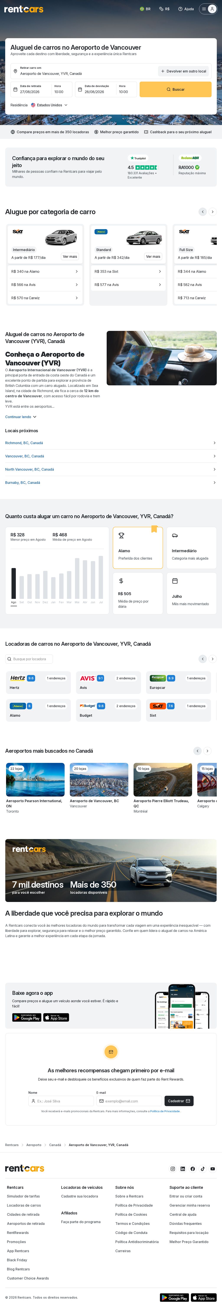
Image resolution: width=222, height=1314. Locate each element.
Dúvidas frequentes (186, 1223)
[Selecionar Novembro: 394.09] (37, 586)
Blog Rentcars (18, 1269)
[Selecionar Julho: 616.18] (101, 577)
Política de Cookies (131, 1214)
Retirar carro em (30, 67)
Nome (32, 1092)
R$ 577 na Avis (107, 285)
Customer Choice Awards (28, 1278)
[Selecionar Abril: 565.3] (85, 579)
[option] (45, 271)
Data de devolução (97, 86)
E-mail (101, 1092)
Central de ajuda (183, 1214)
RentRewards (18, 1232)
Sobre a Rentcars (129, 1196)
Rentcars (12, 1145)
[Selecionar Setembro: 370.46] (22, 587)
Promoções (16, 1242)
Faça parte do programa (81, 1222)
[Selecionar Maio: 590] (77, 578)
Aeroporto (33, 1145)
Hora (57, 86)
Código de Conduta (131, 1232)
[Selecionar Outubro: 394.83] (29, 586)
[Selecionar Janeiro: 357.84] (53, 588)
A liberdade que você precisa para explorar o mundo (84, 913)
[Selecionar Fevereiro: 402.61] (61, 586)
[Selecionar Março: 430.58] (69, 585)
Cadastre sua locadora (79, 1196)
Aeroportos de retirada (26, 1223)
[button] (141, 157)
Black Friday (17, 1260)
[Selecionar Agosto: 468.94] (13, 583)
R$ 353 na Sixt (106, 271)
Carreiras (123, 1251)
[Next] (213, 212)
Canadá (55, 1145)
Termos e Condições (132, 1223)
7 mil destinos (37, 884)
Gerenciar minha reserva (190, 1205)
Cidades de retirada (23, 1214)
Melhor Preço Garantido (189, 1242)
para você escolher (28, 892)
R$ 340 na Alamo (25, 271)
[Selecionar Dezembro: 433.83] (45, 585)
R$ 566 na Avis (23, 285)
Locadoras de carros (24, 1205)
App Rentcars (18, 1251)
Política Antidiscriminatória (137, 1242)
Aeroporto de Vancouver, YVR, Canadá (98, 1145)
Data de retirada (30, 86)
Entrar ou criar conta (186, 1196)
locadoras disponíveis (88, 892)
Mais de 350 (93, 884)
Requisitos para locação (189, 1232)
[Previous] (203, 212)
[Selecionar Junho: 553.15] (93, 580)
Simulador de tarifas (23, 1196)
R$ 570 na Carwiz (25, 298)
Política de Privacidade (165, 1111)
